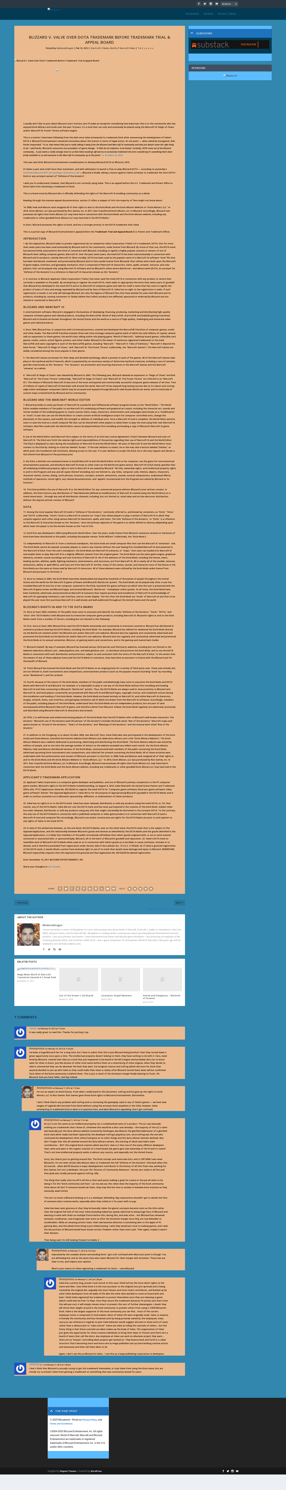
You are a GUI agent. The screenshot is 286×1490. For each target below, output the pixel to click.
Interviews (192, 14)
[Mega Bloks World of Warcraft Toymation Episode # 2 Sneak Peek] (36, 969)
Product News (227, 14)
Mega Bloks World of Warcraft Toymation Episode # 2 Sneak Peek (36, 976)
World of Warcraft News (122, 48)
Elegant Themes (68, 1471)
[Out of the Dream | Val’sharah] (78, 979)
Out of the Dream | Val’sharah (76, 995)
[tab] (230, 33)
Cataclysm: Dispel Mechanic (116, 995)
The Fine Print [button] (66, 1411)
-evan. (33, 1028)
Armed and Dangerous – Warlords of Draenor (161, 997)
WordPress (96, 1471)
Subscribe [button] (204, 33)
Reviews (208, 14)
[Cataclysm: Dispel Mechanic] (120, 979)
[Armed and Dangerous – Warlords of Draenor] (162, 979)
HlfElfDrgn (36, 1364)
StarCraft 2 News (100, 48)
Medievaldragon (65, 48)
